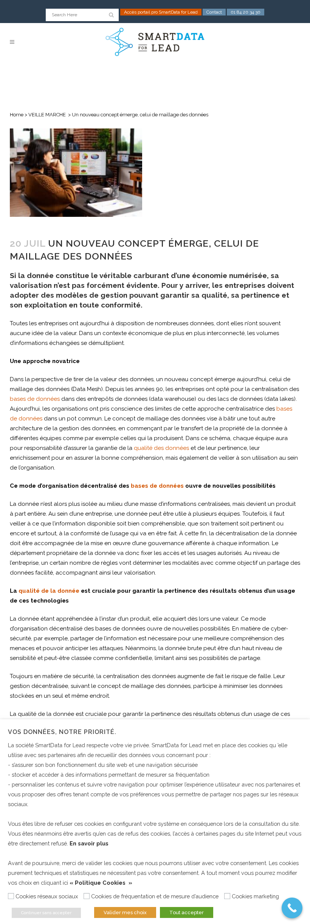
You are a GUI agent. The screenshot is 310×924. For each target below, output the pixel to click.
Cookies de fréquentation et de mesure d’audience (155, 896)
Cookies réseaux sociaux (47, 896)
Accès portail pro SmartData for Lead (161, 12)
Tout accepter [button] (186, 912)
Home (16, 114)
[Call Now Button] (292, 908)
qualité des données (161, 448)
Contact (214, 12)
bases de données (35, 399)
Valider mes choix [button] (125, 912)
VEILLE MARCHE (47, 114)
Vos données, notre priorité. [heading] (62, 731)
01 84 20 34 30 (245, 12)
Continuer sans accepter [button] (46, 912)
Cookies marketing (255, 896)
